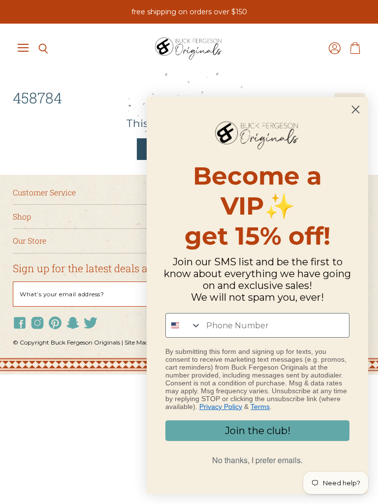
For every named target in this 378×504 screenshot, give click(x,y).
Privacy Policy (220, 406)
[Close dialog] (355, 109)
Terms (260, 406)
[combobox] (183, 325)
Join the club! (257, 431)
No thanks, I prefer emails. (257, 460)
